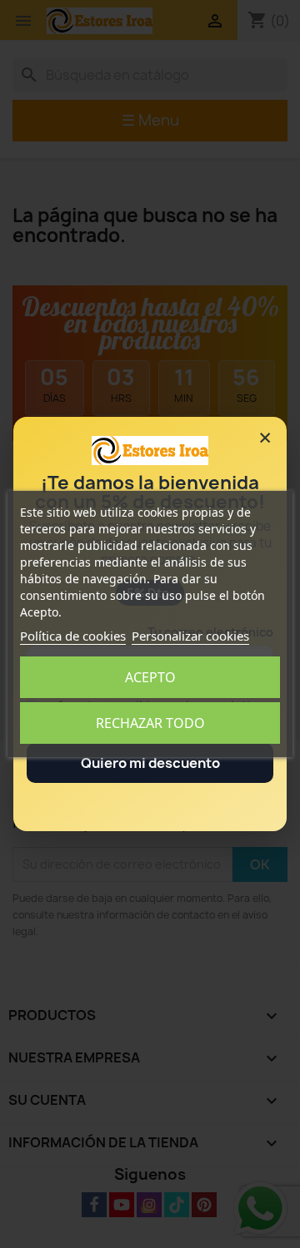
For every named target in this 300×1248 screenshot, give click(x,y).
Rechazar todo (150, 723)
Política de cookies (73, 635)
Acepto (150, 677)
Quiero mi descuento (150, 763)
